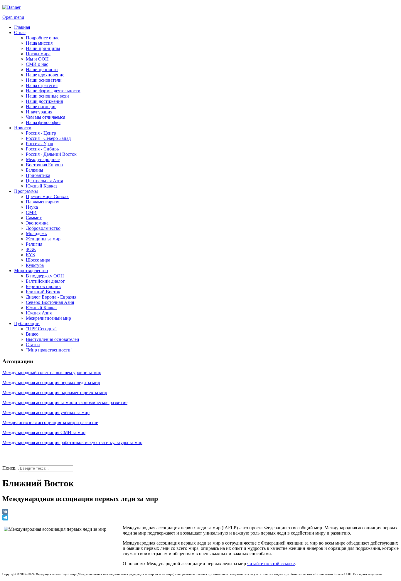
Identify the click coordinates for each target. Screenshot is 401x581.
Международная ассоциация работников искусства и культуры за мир (72, 442)
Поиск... (10, 468)
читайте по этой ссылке (271, 563)
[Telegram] (200, 517)
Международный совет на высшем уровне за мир (51, 372)
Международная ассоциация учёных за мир (46, 412)
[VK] (200, 512)
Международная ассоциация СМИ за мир (43, 432)
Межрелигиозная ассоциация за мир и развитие (50, 422)
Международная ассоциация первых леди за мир (51, 382)
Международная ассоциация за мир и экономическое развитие (64, 402)
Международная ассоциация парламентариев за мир (54, 392)
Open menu (13, 17)
